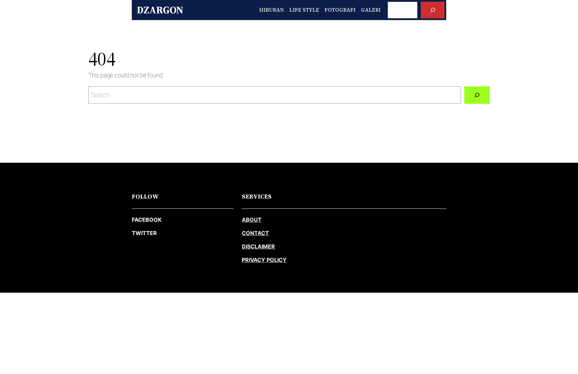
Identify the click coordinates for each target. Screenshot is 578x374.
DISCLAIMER (258, 246)
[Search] (433, 10)
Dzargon (160, 10)
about (252, 219)
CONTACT (255, 233)
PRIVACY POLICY (264, 259)
